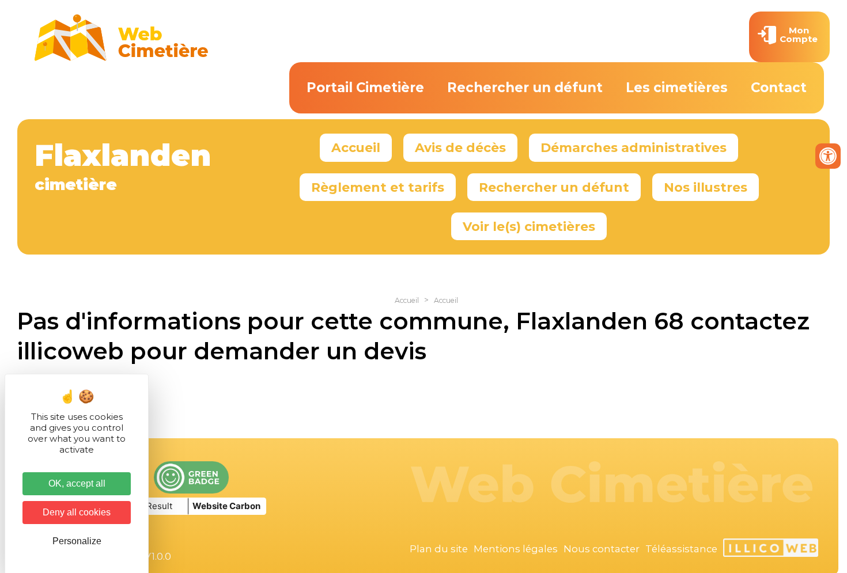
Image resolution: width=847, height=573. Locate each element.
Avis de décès (460, 147)
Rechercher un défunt (525, 87)
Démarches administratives (633, 147)
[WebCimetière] (122, 58)
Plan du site (439, 549)
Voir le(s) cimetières (529, 226)
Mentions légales (516, 549)
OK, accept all (76, 483)
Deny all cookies (77, 512)
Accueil (355, 147)
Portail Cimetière (365, 87)
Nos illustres (705, 187)
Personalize (76, 541)
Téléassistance (681, 549)
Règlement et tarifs (377, 187)
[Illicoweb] (770, 549)
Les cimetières (677, 87)
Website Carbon (226, 505)
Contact (779, 87)
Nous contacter (602, 549)
